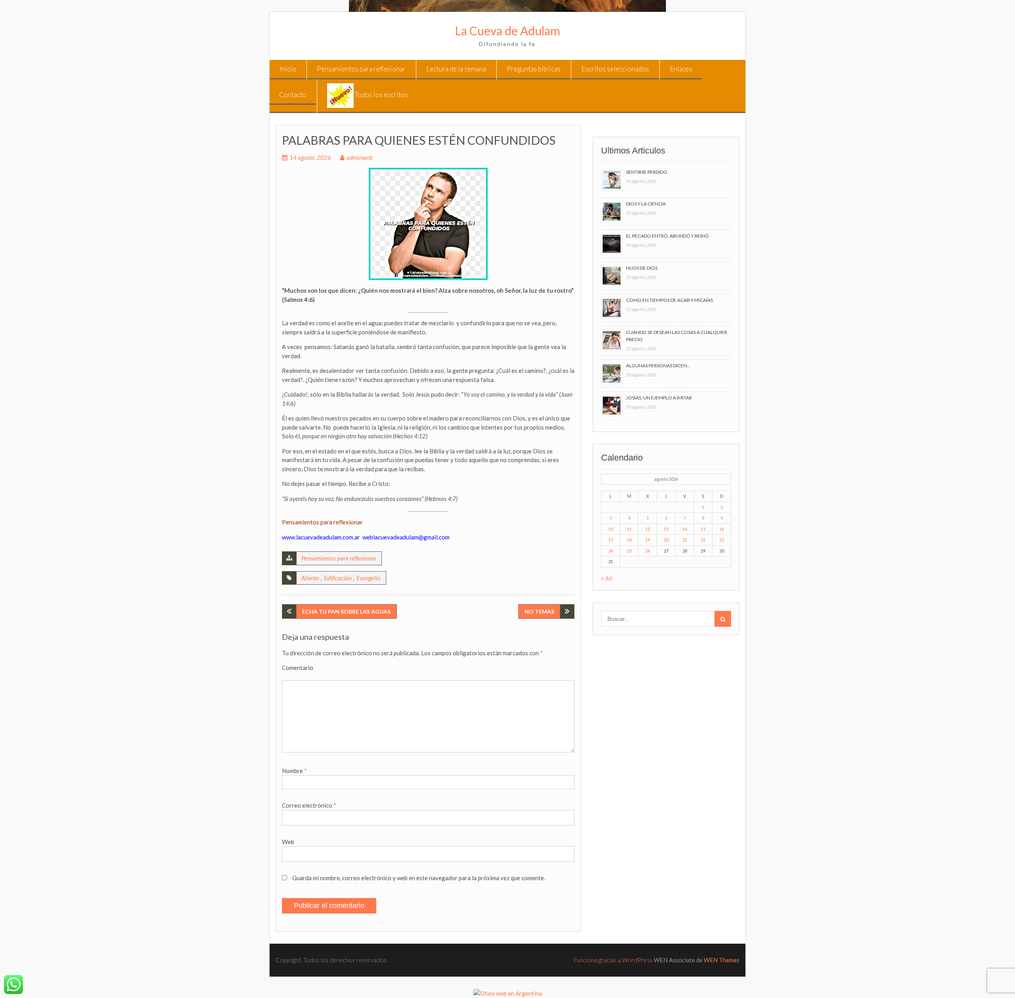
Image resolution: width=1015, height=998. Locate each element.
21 (684, 539)
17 (610, 539)
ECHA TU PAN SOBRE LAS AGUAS (346, 611)
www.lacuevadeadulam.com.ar (321, 537)
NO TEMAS (539, 611)
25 (629, 550)
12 (647, 529)
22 (703, 539)
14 (684, 529)
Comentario (297, 667)
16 (721, 529)
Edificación (338, 578)
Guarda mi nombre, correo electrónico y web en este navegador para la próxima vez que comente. (418, 877)
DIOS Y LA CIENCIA (646, 204)
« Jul (606, 578)
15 (703, 529)
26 (647, 550)
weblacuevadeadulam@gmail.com (406, 537)
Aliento (310, 578)
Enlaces (681, 69)
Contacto (292, 94)
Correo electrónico (309, 805)
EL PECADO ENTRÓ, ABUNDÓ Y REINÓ (667, 236)
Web (288, 841)
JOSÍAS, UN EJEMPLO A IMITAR (659, 398)
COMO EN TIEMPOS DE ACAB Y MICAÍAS (669, 300)
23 (721, 539)
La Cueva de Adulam (507, 30)
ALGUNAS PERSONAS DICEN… (658, 365)
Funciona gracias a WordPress (613, 959)
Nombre (294, 770)
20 (666, 539)
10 (610, 529)
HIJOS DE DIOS (641, 268)
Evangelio (368, 578)
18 (629, 539)
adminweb (360, 157)
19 (647, 539)
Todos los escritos (381, 94)
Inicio (288, 69)
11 (629, 529)
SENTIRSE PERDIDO (646, 172)
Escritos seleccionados (615, 69)
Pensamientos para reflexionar (361, 69)
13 (666, 529)
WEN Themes (721, 959)
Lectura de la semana (456, 69)
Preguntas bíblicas (534, 69)
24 (610, 550)
